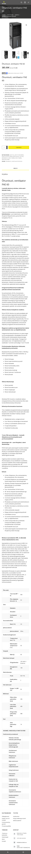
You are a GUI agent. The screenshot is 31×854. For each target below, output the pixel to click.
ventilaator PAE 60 (17, 161)
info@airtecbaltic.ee (22, 842)
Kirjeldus (15, 168)
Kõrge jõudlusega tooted (16, 156)
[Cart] (25, 2)
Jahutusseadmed (19, 155)
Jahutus (12, 155)
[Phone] (7, 852)
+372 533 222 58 (21, 838)
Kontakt (4, 841)
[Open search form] (21, 2)
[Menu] (28, 2)
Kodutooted (5, 156)
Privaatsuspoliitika (6, 826)
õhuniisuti (9, 161)
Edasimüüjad (5, 837)
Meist (3, 839)
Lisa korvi (18, 147)
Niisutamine (12, 158)
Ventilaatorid (5, 159)
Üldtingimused (5, 816)
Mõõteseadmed (17, 820)
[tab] (15, 168)
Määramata (5, 158)
